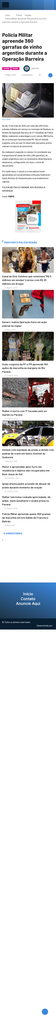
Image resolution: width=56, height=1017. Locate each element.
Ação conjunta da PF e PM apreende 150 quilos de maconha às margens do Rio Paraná (25, 368)
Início (7, 15)
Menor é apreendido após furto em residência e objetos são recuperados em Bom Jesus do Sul (26, 470)
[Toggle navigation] (5, 5)
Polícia (19, 15)
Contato (28, 598)
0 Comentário (27, 75)
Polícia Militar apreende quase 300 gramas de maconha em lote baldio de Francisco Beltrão (26, 517)
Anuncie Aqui (28, 603)
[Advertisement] (28, 659)
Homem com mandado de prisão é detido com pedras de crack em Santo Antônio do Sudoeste (28, 453)
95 (39, 75)
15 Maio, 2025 (10, 75)
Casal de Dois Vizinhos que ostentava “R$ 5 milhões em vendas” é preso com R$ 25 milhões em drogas (26, 280)
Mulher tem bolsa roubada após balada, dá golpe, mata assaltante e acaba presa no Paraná (26, 500)
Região (28, 15)
